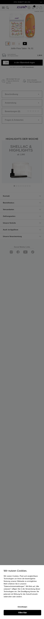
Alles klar (22, 613)
